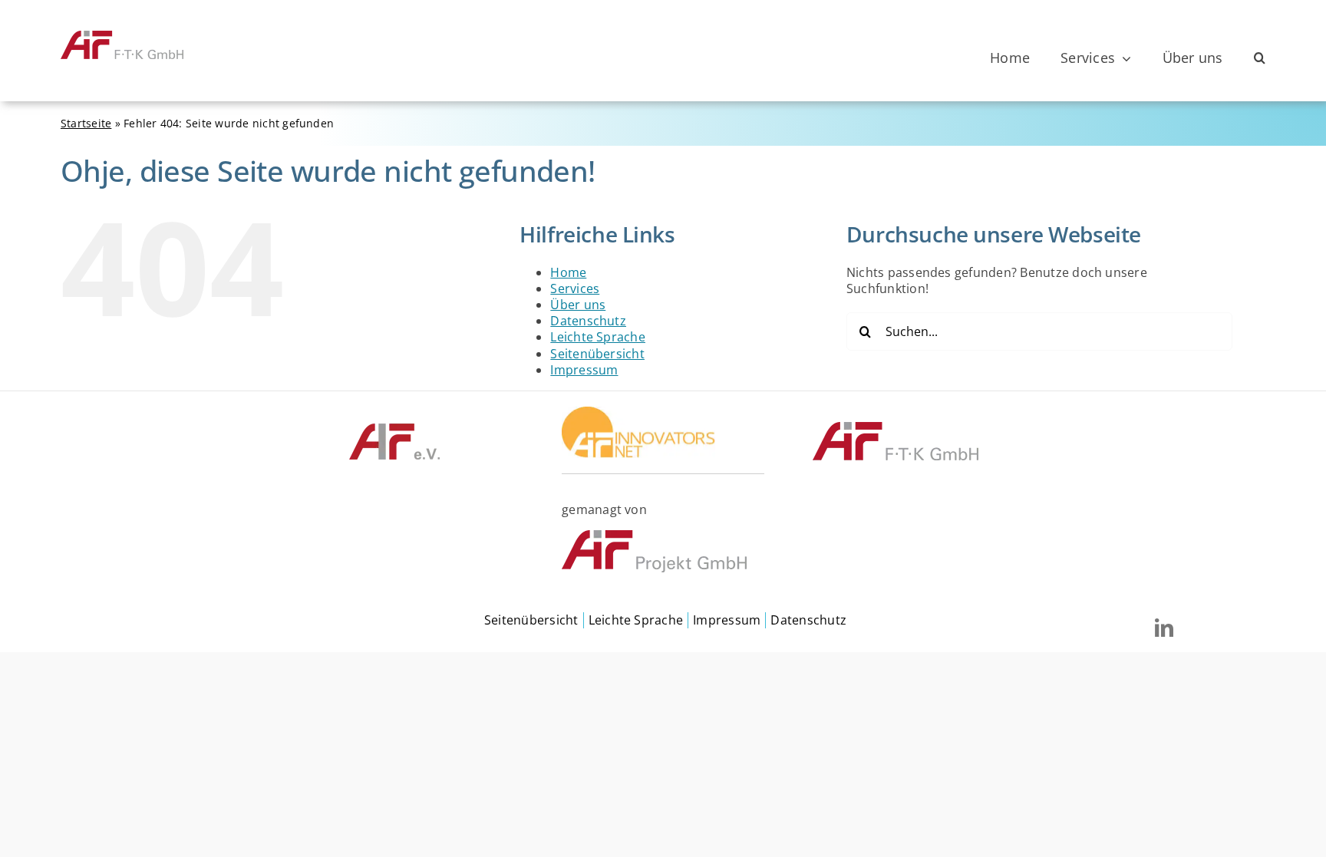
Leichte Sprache (597, 336)
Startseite (86, 123)
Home (568, 272)
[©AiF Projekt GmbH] (654, 536)
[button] (1259, 58)
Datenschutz (588, 320)
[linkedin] (1164, 627)
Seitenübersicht (597, 353)
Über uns (577, 304)
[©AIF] (394, 428)
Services (574, 288)
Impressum (584, 369)
